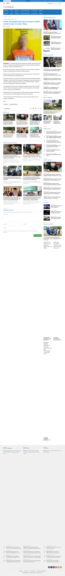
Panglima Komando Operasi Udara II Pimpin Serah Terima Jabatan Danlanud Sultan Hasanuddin (53, 557)
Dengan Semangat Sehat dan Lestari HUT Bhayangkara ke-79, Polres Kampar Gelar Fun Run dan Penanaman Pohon (13, 552)
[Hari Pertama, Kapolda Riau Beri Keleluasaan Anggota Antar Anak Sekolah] (48, 289)
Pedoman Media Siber (25, 10)
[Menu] (4, 3)
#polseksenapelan (13, 104)
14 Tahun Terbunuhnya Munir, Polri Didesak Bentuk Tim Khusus (53, 146)
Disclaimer (6, 10)
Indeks (7, 3)
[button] (60, 3)
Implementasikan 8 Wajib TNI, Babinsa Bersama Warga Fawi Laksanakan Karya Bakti (52, 552)
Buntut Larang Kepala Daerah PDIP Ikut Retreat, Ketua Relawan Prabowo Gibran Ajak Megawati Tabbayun (32, 552)
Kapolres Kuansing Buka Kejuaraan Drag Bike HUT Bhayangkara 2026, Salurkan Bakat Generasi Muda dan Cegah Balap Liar (47, 122)
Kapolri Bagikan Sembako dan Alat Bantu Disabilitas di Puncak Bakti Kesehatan (52, 83)
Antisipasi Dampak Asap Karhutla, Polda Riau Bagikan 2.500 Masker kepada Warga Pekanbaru (35, 123)
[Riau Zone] (8, 7)
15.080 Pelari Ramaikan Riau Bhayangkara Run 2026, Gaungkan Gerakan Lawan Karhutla (57, 122)
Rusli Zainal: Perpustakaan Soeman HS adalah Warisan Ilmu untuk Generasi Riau (57, 338)
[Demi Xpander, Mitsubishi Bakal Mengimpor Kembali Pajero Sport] (47, 206)
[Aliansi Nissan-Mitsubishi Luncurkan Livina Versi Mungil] (47, 218)
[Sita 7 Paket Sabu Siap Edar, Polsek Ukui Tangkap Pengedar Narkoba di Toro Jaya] (22, 117)
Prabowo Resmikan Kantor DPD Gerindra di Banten (53, 150)
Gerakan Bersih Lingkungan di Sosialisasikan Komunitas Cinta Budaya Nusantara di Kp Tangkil (13, 557)
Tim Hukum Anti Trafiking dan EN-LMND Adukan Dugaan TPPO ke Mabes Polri (52, 193)
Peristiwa (12, 19)
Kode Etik (17, 10)
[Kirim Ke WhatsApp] (41, 109)
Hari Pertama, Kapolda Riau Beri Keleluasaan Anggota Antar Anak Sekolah (47, 338)
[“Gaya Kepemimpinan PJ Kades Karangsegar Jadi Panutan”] (47, 43)
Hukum (4, 19)
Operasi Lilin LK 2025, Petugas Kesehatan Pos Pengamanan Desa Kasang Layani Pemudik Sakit (52, 70)
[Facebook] (49, 567)
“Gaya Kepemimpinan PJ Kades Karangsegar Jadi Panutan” (56, 43)
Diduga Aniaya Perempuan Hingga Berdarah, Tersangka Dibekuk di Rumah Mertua (31, 548)
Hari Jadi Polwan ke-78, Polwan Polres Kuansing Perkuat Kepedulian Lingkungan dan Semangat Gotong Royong (9, 136)
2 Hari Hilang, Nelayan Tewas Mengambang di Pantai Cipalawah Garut (53, 141)
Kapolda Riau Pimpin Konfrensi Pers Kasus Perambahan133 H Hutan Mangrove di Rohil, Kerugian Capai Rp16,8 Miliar (35, 136)
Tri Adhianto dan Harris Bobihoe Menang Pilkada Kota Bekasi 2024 (32, 561)
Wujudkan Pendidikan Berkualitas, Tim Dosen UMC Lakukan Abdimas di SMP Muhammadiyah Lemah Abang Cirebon (47, 439)
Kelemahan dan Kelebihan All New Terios (53, 155)
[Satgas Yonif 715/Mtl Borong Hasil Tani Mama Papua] (53, 497)
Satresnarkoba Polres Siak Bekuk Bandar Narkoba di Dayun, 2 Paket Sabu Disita (52, 188)
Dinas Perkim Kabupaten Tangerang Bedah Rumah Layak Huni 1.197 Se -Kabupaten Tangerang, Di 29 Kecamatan (56, 37)
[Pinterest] (54, 567)
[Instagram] (56, 567)
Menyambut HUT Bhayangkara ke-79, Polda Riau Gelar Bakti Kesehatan (51, 88)
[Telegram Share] (38, 109)
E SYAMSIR (7, 26)
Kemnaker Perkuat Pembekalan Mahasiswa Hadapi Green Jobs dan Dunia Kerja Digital (52, 33)
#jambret (6, 104)
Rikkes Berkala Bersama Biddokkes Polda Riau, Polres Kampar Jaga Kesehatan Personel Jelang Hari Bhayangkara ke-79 (52, 92)
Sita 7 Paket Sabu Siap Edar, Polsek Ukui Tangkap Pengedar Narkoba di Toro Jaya (31, 1)
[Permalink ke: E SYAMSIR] (4, 26)
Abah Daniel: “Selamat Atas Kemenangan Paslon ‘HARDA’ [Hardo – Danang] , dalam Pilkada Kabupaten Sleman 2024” (32, 557)
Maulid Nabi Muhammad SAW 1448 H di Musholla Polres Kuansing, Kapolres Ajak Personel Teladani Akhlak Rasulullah (22, 136)
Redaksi (40, 10)
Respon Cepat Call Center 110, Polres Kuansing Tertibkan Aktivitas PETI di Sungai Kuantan (54, 132)
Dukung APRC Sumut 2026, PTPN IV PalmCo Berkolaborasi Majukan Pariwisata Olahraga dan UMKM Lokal (53, 112)
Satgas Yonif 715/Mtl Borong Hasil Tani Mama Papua (53, 548)
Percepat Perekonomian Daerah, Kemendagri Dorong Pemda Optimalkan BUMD (56, 49)
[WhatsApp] (58, 567)
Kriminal (8, 19)
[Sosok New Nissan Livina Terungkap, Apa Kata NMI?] (47, 212)
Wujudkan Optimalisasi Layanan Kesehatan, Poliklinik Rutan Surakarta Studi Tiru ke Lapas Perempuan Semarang (53, 74)
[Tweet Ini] (33, 109)
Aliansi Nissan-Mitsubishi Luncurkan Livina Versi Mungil (56, 218)
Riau (15, 19)
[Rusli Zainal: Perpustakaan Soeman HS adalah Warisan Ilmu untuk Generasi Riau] (57, 289)
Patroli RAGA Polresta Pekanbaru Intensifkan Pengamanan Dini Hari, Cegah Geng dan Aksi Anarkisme (8, 123)
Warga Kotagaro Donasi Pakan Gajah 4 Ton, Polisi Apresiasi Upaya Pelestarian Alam (13, 548)
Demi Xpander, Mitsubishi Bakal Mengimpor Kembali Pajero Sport (56, 206)
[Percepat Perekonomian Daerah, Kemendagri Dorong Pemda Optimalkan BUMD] (47, 49)
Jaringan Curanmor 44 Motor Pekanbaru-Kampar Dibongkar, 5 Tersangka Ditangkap (52, 197)
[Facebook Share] (30, 109)
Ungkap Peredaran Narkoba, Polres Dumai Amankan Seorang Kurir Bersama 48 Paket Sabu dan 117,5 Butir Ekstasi (52, 184)
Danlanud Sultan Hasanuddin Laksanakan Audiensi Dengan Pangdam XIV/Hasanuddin (52, 561)
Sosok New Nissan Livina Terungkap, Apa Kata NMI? (56, 212)
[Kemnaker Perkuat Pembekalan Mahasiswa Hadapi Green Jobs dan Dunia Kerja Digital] (53, 25)
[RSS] (61, 567)
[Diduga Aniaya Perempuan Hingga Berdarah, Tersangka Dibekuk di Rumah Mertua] (32, 497)
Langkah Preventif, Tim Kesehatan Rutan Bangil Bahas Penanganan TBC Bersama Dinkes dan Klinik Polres (52, 79)
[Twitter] (51, 567)
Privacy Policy (34, 10)
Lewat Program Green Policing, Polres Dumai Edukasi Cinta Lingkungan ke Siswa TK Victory (52, 238)
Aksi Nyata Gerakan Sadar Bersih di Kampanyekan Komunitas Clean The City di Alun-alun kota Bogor (13, 561)
